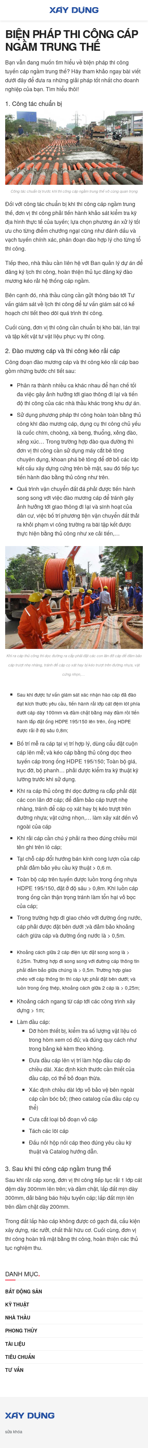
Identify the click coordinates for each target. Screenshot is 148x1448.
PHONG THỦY (21, 1330)
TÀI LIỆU (15, 1343)
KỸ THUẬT (17, 1304)
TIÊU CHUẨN (20, 1356)
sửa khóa (13, 1431)
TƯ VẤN (14, 1369)
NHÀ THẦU (17, 1317)
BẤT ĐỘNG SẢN (23, 1291)
